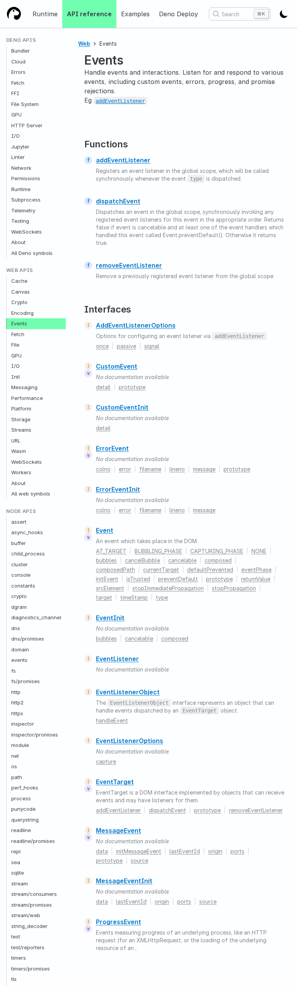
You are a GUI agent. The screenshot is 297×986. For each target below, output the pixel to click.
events (19, 660)
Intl (15, 377)
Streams (21, 430)
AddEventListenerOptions (136, 325)
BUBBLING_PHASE (158, 551)
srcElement (110, 588)
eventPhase (256, 569)
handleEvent (112, 720)
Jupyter (20, 147)
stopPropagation (234, 588)
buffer (18, 543)
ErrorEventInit (118, 489)
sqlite (17, 873)
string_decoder (29, 926)
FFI (15, 93)
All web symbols (30, 493)
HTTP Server (27, 125)
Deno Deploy (178, 14)
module (20, 745)
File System (25, 104)
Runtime (45, 14)
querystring (25, 820)
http (15, 692)
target (104, 597)
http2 (17, 702)
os (14, 766)
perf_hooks (24, 787)
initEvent (107, 579)
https (17, 713)
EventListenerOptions (129, 741)
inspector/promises (34, 734)
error (125, 469)
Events (19, 323)
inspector (22, 724)
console (21, 575)
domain (20, 649)
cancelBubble (142, 560)
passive (126, 346)
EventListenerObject (128, 692)
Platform (21, 408)
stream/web (25, 915)
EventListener (117, 659)
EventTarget (115, 782)
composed (218, 560)
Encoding (22, 313)
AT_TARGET (111, 551)
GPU (16, 114)
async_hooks (27, 532)
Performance (27, 398)
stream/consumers (34, 894)
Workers (21, 472)
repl (15, 851)
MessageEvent (118, 830)
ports (237, 851)
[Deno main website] (14, 14)
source (139, 860)
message (204, 469)
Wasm (18, 451)
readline (21, 830)
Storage (21, 419)
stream (19, 883)
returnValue (255, 579)
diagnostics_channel (36, 617)
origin (215, 851)
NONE (258, 551)
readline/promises (33, 841)
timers (18, 958)
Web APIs (19, 270)
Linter (18, 157)
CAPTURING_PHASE (216, 551)
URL (15, 440)
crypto (19, 596)
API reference (89, 14)
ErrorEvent (112, 448)
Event (104, 530)
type (162, 597)
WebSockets (26, 232)
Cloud (18, 61)
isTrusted (138, 579)
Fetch (17, 83)
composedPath (115, 569)
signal (151, 346)
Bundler (20, 51)
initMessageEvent (138, 851)
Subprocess (26, 200)
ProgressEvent (118, 922)
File (15, 345)
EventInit (110, 618)
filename (150, 469)
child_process (28, 553)
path (16, 777)
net (15, 756)
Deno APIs (21, 40)
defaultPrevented (210, 569)
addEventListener (123, 160)
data (102, 851)
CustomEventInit (122, 407)
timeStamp (134, 597)
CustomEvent (116, 366)
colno (103, 469)
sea (15, 862)
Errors (18, 72)
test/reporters (27, 947)
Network (21, 168)
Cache (19, 281)
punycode (23, 809)
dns (15, 628)
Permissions (25, 178)
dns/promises (27, 639)
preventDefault (178, 579)
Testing (20, 221)
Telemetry (23, 210)
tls (14, 979)
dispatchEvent (118, 201)
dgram (19, 607)
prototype (132, 387)
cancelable (182, 560)
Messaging (24, 387)
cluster (19, 564)
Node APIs (21, 511)
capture (106, 761)
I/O (15, 136)
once (102, 346)
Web (84, 43)
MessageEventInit (124, 881)
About (18, 242)
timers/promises (30, 968)
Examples (135, 14)
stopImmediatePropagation (168, 588)
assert (18, 522)
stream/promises (31, 905)
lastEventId (184, 851)
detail (103, 387)
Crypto (19, 302)
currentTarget (161, 569)
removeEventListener (129, 265)
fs (13, 671)
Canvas (20, 292)
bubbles (106, 560)
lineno (177, 469)
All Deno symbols (32, 253)
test (15, 936)
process (21, 798)
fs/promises (25, 681)
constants (23, 586)
